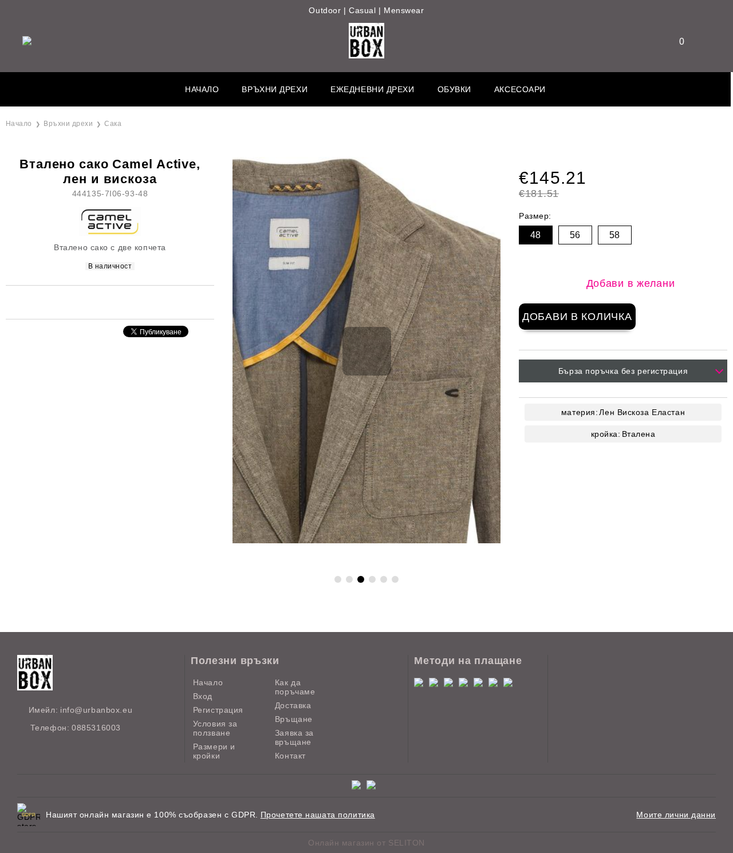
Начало (202, 89)
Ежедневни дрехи (372, 89)
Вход (202, 696)
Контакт (290, 755)
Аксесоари (520, 89)
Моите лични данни (676, 814)
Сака (112, 124)
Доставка (293, 705)
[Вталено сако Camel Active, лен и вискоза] (366, 540)
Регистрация (218, 709)
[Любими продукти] (674, 41)
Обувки (454, 89)
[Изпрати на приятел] (94, 301)
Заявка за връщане (294, 737)
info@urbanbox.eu (96, 709)
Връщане (294, 719)
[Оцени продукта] (122, 301)
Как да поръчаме (295, 687)
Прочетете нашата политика (318, 814)
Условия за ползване (215, 728)
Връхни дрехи (275, 89)
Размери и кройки (214, 751)
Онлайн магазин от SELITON (366, 842)
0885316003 (96, 727)
